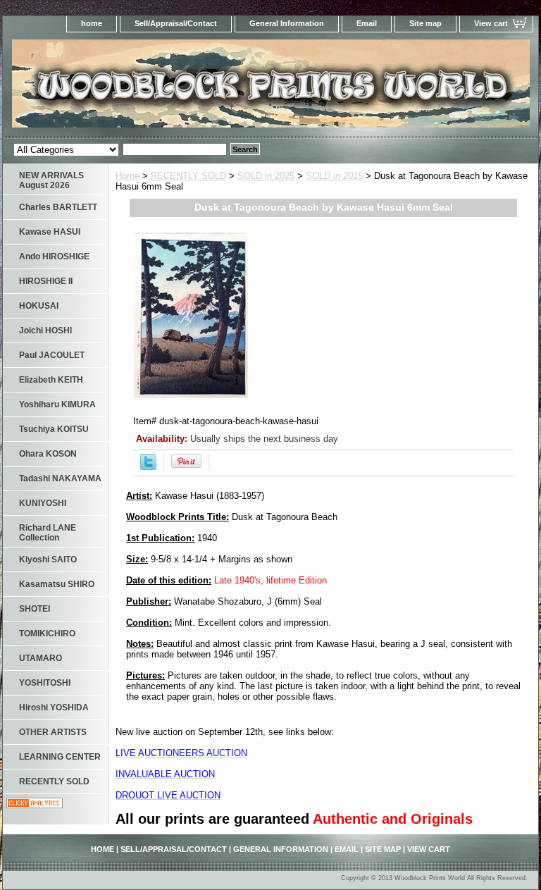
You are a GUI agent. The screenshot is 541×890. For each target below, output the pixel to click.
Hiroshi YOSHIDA (54, 707)
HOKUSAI (38, 306)
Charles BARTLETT (58, 207)
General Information (286, 23)
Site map (425, 23)
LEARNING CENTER (60, 757)
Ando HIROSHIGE (54, 256)
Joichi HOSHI (45, 330)
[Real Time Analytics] (34, 805)
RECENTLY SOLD (188, 176)
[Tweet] (148, 467)
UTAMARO (40, 658)
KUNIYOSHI (42, 503)
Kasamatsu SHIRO (56, 584)
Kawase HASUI (49, 232)
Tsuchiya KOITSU (54, 429)
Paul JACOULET (52, 355)
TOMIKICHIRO (47, 633)
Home (127, 176)
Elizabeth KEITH (51, 380)
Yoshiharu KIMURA (57, 404)
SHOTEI (34, 609)
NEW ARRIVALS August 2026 (51, 180)
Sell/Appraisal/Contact (176, 23)
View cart (491, 23)
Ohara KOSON (48, 454)
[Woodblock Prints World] (179, 87)
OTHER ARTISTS (53, 732)
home (91, 23)
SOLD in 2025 (265, 176)
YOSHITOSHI (44, 683)
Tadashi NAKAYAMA (60, 478)
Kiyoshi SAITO (48, 559)
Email (366, 23)
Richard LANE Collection (47, 533)
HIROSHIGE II (46, 281)
